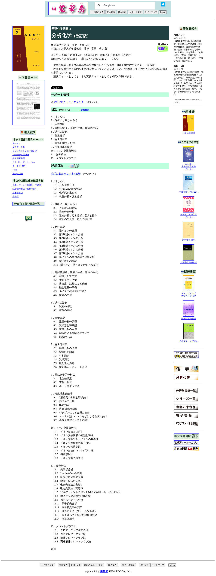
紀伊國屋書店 (18, 158)
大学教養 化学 (188, 240)
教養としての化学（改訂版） (188, 215)
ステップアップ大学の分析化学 (188, 294)
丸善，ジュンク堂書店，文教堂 (26, 185)
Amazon (16, 143)
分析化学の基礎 (188, 318)
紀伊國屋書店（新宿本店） (24, 189)
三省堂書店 (17, 192)
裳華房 (104, 571)
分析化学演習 (188, 133)
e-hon (14, 170)
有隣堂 (15, 196)
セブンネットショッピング (24, 151)
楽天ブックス (18, 147)
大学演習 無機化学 (188, 262)
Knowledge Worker (20, 154)
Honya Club (17, 173)
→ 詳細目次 (83, 110)
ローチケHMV (18, 166)
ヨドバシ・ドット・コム (23, 162)
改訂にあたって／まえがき (68, 102)
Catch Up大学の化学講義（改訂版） (188, 166)
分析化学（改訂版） (188, 341)
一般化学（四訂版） (188, 192)
